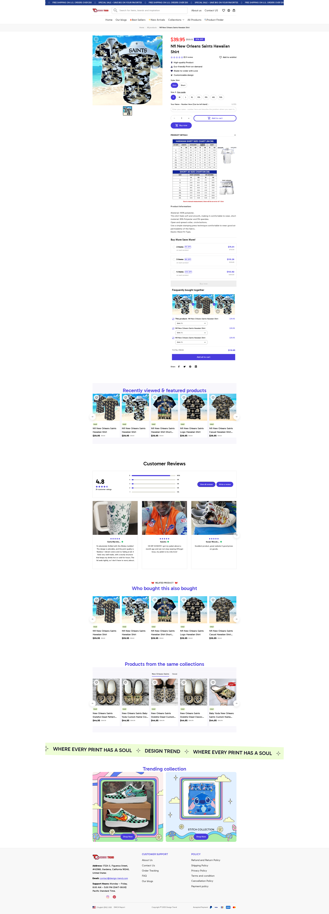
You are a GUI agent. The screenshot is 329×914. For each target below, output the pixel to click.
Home (141, 27)
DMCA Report (119, 907)
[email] (114, 878)
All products (152, 27)
